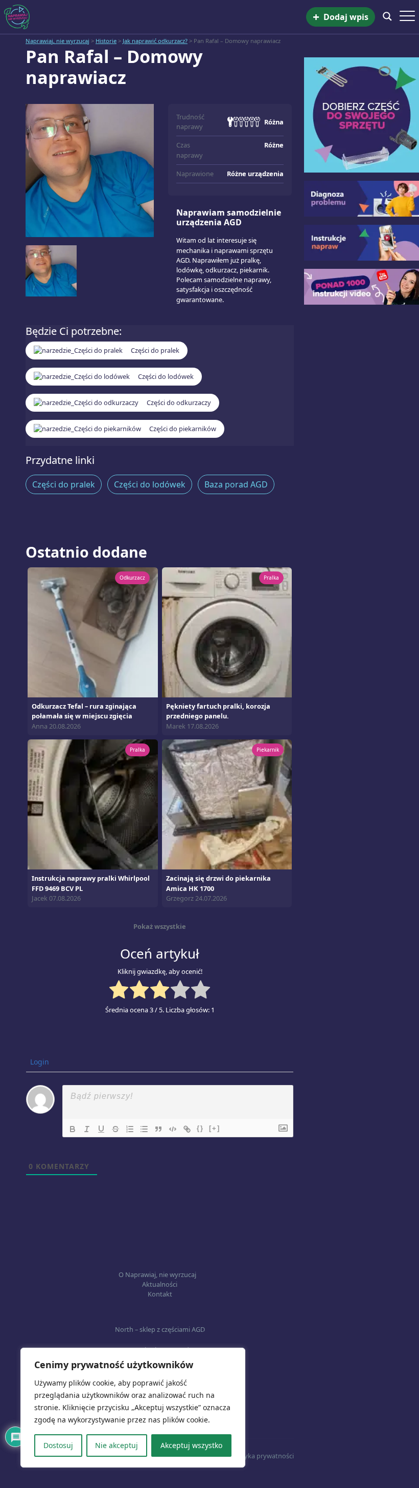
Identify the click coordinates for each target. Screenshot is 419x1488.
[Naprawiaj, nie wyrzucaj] (155, 17)
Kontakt (160, 1294)
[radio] (118, 991)
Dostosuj (58, 1445)
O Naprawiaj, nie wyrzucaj (157, 1274)
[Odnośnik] (187, 1129)
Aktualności (159, 1284)
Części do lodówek (149, 484)
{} (200, 1128)
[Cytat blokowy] (158, 1129)
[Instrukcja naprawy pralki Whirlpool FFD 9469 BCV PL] (93, 804)
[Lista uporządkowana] (130, 1129)
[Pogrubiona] (72, 1129)
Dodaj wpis (340, 17)
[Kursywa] (87, 1129)
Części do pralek (63, 484)
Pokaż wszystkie (159, 926)
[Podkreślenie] (101, 1129)
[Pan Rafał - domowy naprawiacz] (90, 170)
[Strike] (115, 1129)
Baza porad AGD (236, 484)
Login (38, 1062)
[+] (214, 1128)
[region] (132, 1408)
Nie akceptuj (116, 1445)
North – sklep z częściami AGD (160, 1329)
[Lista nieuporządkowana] (144, 1129)
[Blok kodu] (173, 1129)
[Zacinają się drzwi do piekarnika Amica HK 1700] (227, 804)
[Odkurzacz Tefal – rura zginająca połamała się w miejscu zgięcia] (93, 631)
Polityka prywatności (262, 1455)
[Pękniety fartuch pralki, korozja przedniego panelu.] (227, 631)
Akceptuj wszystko (191, 1445)
